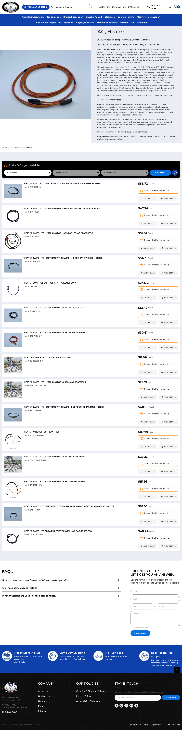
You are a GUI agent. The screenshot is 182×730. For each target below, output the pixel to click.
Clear (175, 173)
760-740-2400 (155, 7)
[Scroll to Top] (177, 670)
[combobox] (70, 7)
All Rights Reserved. (31, 725)
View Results (160, 173)
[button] (36, 7)
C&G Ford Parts (15, 725)
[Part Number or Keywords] (89, 7)
